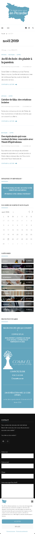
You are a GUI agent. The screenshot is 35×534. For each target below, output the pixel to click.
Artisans (4, 54)
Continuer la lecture (7, 84)
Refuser (17, 526)
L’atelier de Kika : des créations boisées (16, 101)
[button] (32, 501)
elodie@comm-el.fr (18, 378)
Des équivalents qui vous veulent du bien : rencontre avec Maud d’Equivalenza (17, 139)
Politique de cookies (11, 531)
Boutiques (12, 54)
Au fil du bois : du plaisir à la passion (16, 60)
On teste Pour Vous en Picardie (11, 66)
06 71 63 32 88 (18, 375)
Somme (19, 54)
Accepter (17, 521)
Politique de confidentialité (22, 531)
